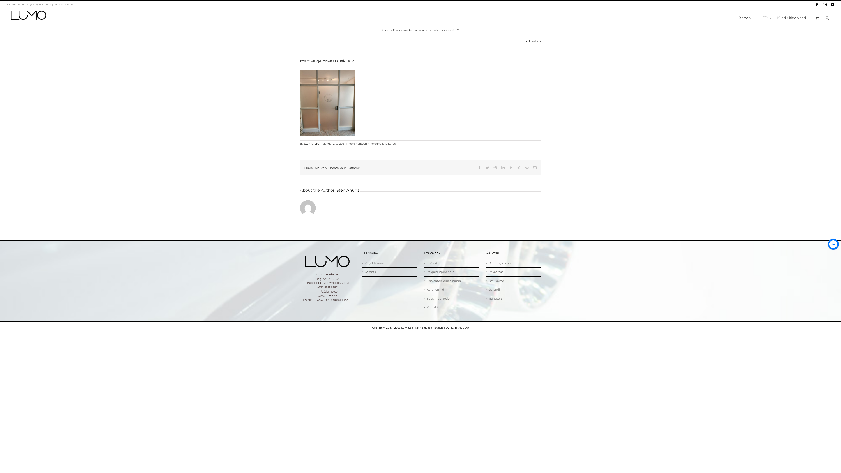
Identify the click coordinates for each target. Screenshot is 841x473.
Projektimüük (375, 263)
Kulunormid (435, 289)
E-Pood (432, 263)
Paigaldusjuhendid (440, 272)
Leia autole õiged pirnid (444, 280)
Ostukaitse (496, 280)
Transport (495, 298)
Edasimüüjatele (438, 298)
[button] (827, 18)
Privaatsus (496, 272)
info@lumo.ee (63, 4)
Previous (535, 41)
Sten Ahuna (312, 143)
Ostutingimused (500, 263)
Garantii (370, 272)
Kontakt (432, 307)
